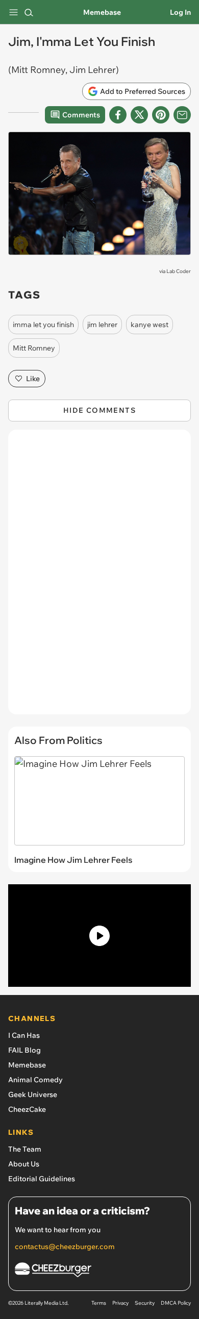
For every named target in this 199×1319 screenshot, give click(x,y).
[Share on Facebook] (118, 114)
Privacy (120, 1303)
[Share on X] (139, 114)
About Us (23, 1163)
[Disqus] (99, 577)
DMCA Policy (176, 1303)
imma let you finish (43, 324)
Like (33, 378)
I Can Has (24, 1035)
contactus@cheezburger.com (65, 1246)
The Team (24, 1149)
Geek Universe (32, 1094)
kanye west (149, 324)
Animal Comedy (35, 1079)
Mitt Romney (34, 348)
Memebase (102, 12)
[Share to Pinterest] (160, 114)
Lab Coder (178, 271)
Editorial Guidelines (41, 1178)
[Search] (28, 12)
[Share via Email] (182, 114)
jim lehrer (102, 324)
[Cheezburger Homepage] (99, 1271)
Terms (98, 1303)
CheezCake (27, 1109)
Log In (180, 12)
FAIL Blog (24, 1050)
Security (145, 1303)
